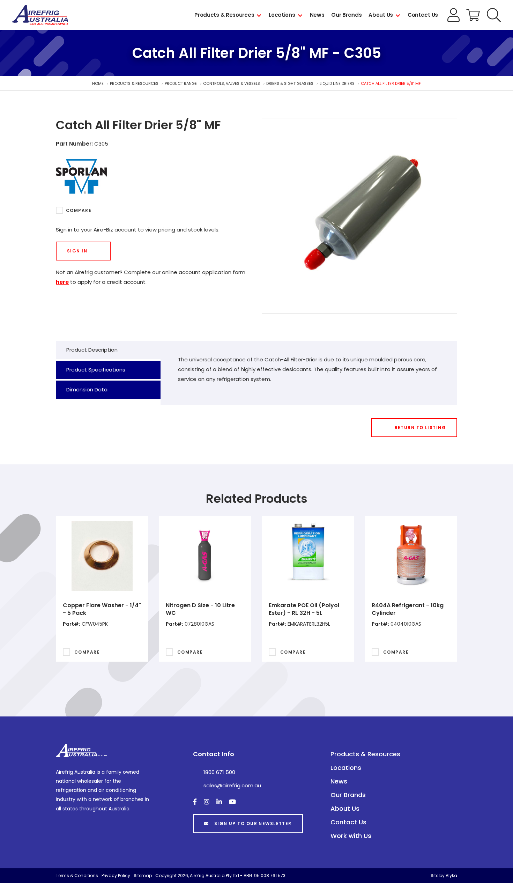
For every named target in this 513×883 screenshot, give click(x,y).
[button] (494, 15)
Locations (282, 15)
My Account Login (454, 15)
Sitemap (143, 875)
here (62, 282)
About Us (381, 15)
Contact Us (423, 15)
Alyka (451, 875)
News (317, 15)
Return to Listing (420, 428)
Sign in (77, 251)
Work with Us (350, 835)
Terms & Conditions (77, 875)
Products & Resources (224, 15)
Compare (78, 210)
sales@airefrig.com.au (232, 785)
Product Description (92, 349)
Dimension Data (86, 389)
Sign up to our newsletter (253, 823)
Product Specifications (95, 369)
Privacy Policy (116, 875)
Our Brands (346, 15)
